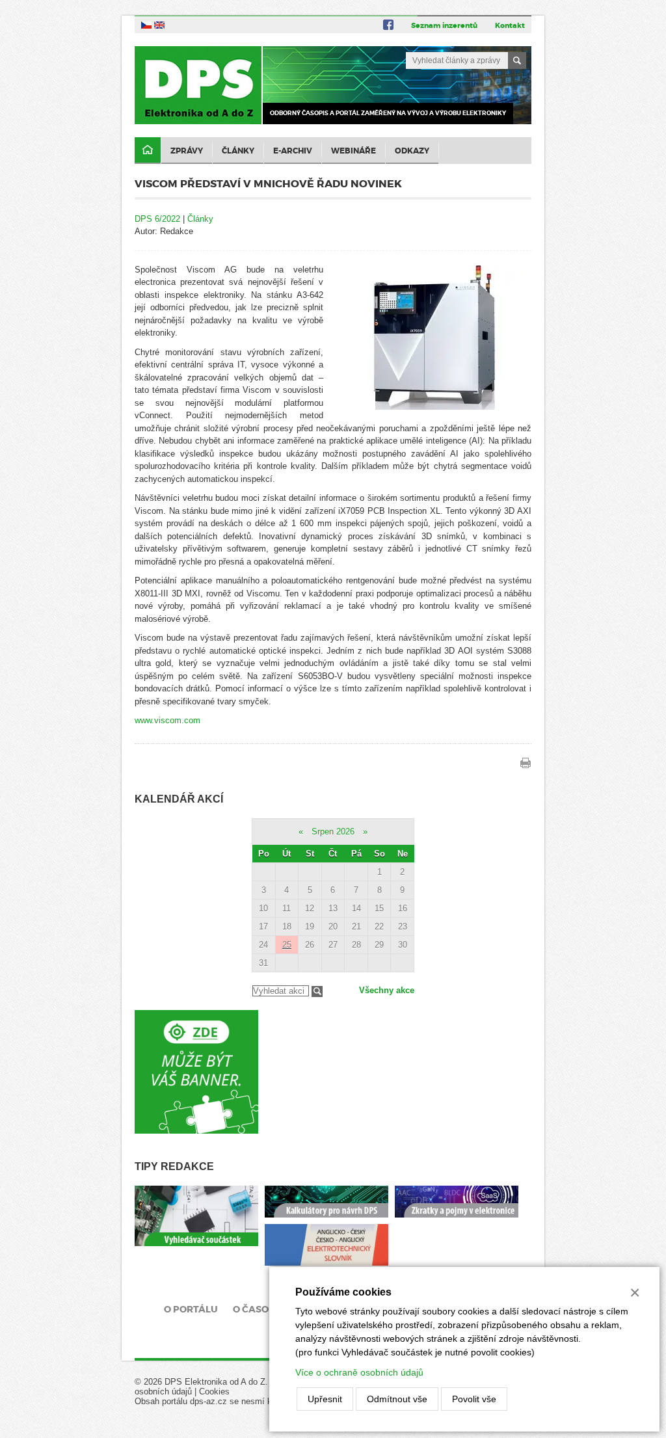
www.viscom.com (167, 720)
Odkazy (412, 151)
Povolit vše (474, 1399)
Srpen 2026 (333, 831)
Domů (148, 150)
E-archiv (292, 151)
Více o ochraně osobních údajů (359, 1372)
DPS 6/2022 (157, 219)
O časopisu (262, 1309)
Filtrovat (317, 991)
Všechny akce (386, 990)
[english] (159, 24)
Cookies (214, 1391)
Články (238, 151)
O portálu (191, 1309)
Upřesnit (325, 1399)
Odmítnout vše (397, 1399)
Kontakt (510, 25)
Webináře (353, 151)
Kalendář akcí (179, 799)
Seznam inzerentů (444, 25)
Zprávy (186, 151)
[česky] (146, 24)
